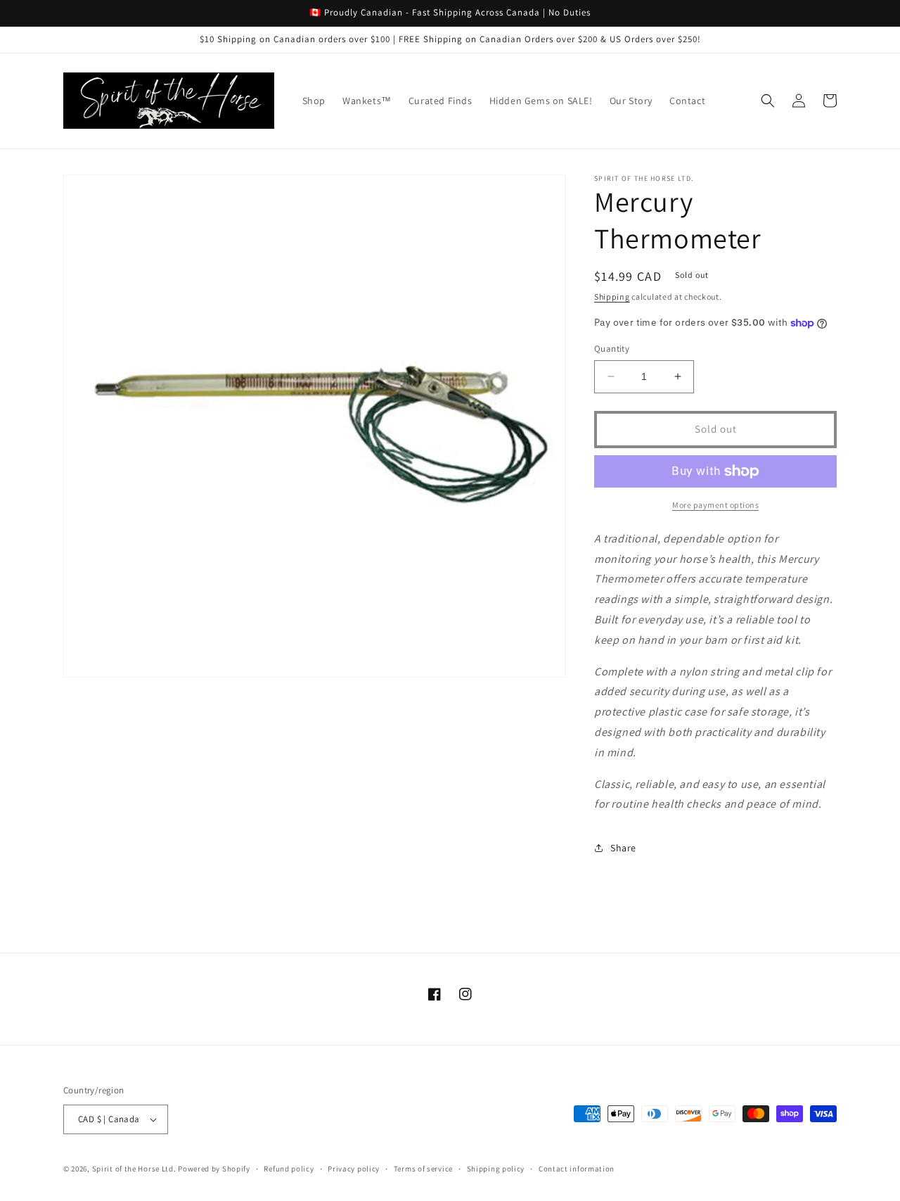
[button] (767, 100)
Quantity (611, 349)
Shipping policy (496, 1169)
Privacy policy (354, 1169)
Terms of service (423, 1169)
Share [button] (623, 847)
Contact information (577, 1169)
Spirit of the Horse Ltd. (134, 1169)
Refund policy (289, 1169)
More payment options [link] (715, 505)
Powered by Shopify (214, 1169)
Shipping (612, 296)
